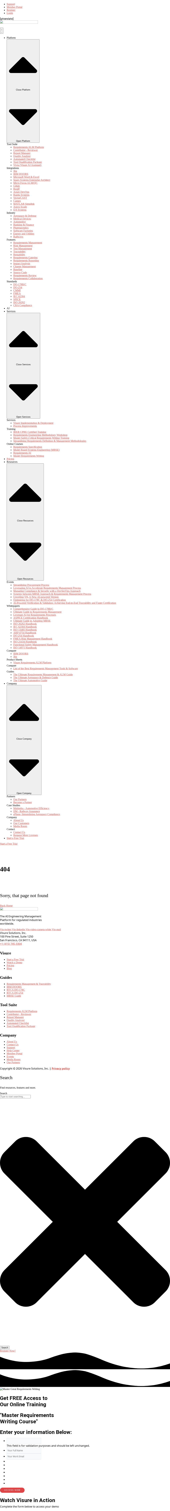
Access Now (12, 1490)
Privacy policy (61, 1068)
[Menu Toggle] (1, 31)
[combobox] (15, 1096)
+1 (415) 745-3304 (11, 944)
